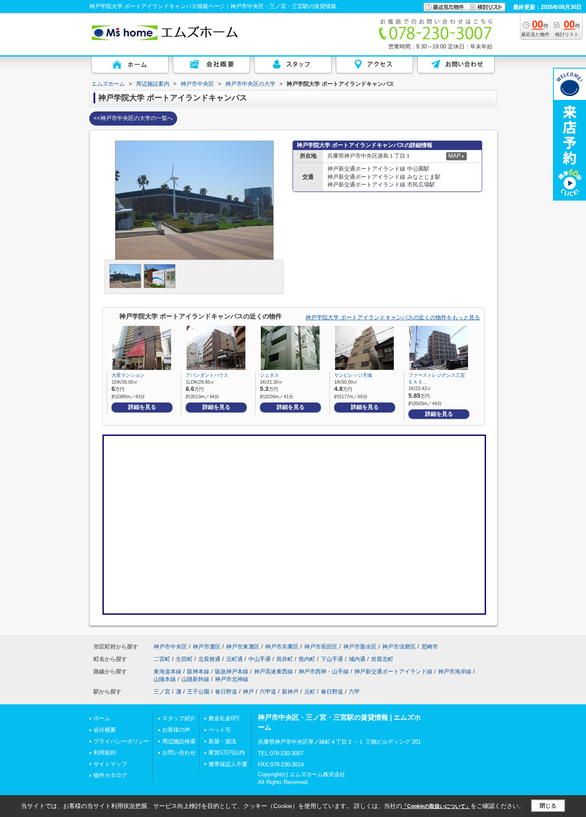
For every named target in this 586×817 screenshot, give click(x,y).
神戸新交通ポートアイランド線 (393, 671)
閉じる (548, 805)
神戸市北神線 (231, 679)
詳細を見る (142, 407)
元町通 (234, 659)
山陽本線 (165, 679)
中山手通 (259, 659)
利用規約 (105, 752)
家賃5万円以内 (226, 752)
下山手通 (332, 659)
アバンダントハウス (207, 375)
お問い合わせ (179, 752)
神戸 (248, 691)
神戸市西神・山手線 (324, 671)
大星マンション (128, 375)
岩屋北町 (382, 659)
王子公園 (198, 691)
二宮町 (162, 659)
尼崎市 (429, 646)
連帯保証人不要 (228, 764)
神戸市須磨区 (399, 646)
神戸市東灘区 (243, 646)
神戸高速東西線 (273, 671)
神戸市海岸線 (454, 671)
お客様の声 (176, 730)
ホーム (102, 718)
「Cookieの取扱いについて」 (436, 806)
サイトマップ (110, 764)
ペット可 (219, 730)
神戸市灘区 (207, 646)
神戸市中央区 (170, 646)
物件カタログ (110, 775)
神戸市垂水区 (360, 646)
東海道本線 (167, 671)
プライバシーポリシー (121, 741)
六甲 (354, 691)
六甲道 (268, 691)
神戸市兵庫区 (282, 646)
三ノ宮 (162, 691)
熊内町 (307, 659)
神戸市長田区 (321, 646)
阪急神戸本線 (231, 671)
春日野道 (226, 691)
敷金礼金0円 (223, 718)
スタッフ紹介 (179, 718)
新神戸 (290, 691)
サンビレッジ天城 (353, 375)
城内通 (357, 659)
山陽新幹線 (195, 679)
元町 (309, 691)
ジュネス (269, 375)
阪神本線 (198, 671)
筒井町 (284, 659)
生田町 (184, 659)
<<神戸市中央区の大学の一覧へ (133, 118)
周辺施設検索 (179, 741)
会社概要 (105, 730)
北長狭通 (209, 659)
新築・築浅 (222, 741)
